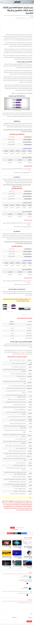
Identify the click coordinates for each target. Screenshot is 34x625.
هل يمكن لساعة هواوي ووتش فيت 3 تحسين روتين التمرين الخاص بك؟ (27, 557)
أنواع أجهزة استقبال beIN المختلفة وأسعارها (10, 40)
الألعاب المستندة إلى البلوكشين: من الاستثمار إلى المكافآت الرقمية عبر (17, 547)
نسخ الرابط (12, 527)
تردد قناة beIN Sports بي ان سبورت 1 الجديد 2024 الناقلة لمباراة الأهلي (18, 557)
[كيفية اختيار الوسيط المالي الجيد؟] (6, 562)
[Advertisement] (17, 26)
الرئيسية (32, 4)
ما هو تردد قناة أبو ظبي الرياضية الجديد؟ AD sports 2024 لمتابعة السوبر (6, 557)
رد (27, 583)
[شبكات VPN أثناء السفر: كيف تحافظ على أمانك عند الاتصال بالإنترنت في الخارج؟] (27, 542)
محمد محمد (26, 576)
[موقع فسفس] (17, 2)
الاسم (31, 613)
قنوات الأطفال (23, 51)
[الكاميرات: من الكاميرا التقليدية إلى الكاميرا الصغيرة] (27, 562)
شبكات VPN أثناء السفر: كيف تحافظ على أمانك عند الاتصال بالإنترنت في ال (28, 547)
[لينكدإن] (16, 533)
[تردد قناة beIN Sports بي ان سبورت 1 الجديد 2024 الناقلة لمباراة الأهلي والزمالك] (17, 552)
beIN (11, 501)
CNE (17, 350)
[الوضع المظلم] (2, 2)
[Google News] (15, 530)
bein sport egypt (28, 38)
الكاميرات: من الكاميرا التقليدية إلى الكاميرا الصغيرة (27, 567)
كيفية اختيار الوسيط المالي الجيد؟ (7, 567)
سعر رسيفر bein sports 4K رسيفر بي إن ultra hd (20, 93)
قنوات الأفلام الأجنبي (18, 49)
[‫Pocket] (8, 533)
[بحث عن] (1, 2)
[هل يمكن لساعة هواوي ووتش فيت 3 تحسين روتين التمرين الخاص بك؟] (27, 552)
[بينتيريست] (12, 533)
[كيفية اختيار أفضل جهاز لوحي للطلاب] (6, 542)
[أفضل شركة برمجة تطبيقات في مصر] (17, 562)
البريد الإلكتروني (30, 617)
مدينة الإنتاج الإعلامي (22, 352)
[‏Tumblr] (14, 533)
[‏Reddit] (10, 533)
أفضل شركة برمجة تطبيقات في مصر (17, 567)
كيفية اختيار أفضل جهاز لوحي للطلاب (7, 547)
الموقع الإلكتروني (14, 617)
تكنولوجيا (29, 4)
